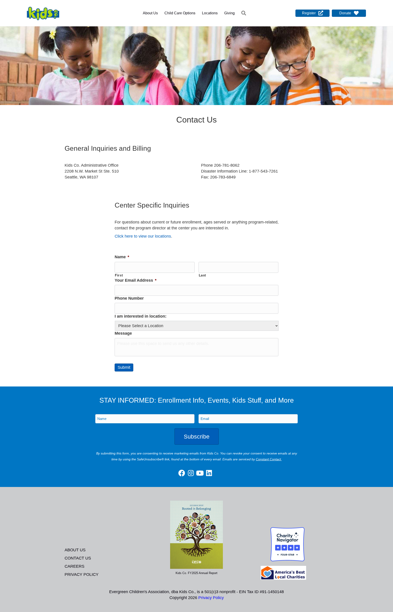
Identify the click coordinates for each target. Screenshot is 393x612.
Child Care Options (179, 13)
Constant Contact (268, 459)
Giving (229, 13)
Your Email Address (135, 280)
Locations (210, 13)
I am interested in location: (140, 316)
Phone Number (129, 298)
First (119, 275)
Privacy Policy (81, 574)
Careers (74, 566)
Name (122, 257)
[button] (244, 13)
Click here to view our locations (143, 236)
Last (202, 275)
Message (123, 333)
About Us (150, 13)
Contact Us (78, 558)
